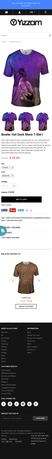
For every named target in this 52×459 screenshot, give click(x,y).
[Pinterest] (12, 210)
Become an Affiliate (8, 376)
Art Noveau (5, 338)
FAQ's (29, 344)
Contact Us (31, 350)
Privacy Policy (6, 393)
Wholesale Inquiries (8, 373)
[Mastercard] (13, 439)
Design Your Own (33, 335)
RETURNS (16, 227)
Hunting (4, 347)
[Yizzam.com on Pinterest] (36, 404)
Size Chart (31, 341)
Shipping (4, 382)
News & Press (32, 347)
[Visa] (3, 439)
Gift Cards (4, 379)
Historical (4, 344)
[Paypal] (18, 442)
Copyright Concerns (8, 388)
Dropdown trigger (19, 12)
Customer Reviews (10, 238)
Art (2, 335)
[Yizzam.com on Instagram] (23, 404)
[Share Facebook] (4, 210)
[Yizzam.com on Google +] (16, 404)
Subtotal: (4, 192)
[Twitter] (21, 210)
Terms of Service (7, 391)
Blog (29, 332)
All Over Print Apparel (34, 338)
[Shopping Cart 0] (45, 12)
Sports (3, 361)
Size (3, 164)
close (50, 3)
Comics (4, 341)
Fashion (4, 350)
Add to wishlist (6, 205)
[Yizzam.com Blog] (29, 404)
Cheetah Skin (26, 298)
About (29, 353)
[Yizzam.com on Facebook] (3, 404)
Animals (4, 332)
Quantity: (4, 182)
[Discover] (6, 442)
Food (3, 355)
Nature (3, 358)
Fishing (4, 353)
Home (3, 42)
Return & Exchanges (8, 385)
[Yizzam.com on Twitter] (10, 404)
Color (3, 172)
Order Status (5, 370)
